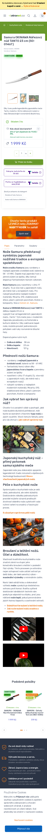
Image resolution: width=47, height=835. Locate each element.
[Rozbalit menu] (5, 15)
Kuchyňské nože (16, 25)
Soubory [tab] (33, 246)
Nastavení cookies (23, 820)
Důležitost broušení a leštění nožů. (25, 605)
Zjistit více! (23, 234)
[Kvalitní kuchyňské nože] (23, 629)
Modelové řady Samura (34, 25)
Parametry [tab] (19, 246)
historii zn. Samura (28, 303)
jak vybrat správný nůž (30, 420)
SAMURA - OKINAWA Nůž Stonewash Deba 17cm (12, 713)
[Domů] (5, 25)
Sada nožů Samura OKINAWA (15, 199)
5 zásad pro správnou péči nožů (19, 513)
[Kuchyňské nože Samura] (23, 655)
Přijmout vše (23, 828)
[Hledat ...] (29, 15)
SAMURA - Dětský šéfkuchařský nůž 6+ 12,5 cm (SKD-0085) (34, 713)
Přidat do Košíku (25, 162)
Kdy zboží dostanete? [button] (24, 133)
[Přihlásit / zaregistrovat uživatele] (35, 16)
